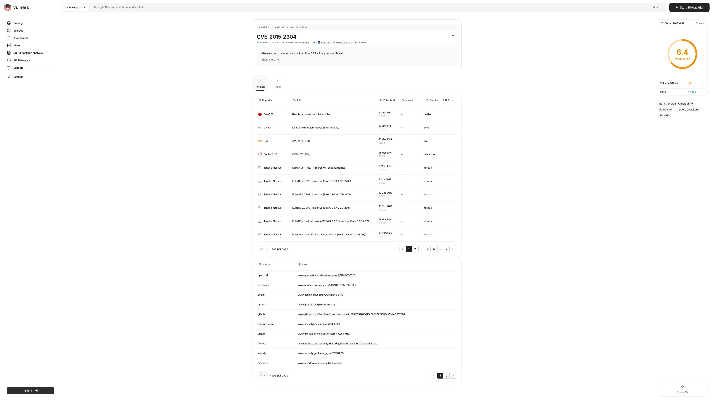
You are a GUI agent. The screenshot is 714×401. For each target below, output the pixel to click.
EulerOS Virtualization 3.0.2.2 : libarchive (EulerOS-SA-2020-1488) (328, 234)
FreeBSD (269, 114)
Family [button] (434, 100)
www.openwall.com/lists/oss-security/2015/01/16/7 (326, 275)
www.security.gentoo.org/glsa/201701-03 (321, 353)
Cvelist (279, 27)
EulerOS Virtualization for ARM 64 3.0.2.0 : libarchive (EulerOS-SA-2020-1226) (335, 221)
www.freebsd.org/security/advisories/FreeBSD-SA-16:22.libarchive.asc (337, 343)
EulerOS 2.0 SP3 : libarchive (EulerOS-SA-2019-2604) (321, 207)
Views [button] (409, 100)
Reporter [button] (267, 100)
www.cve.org (344, 42)
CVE (266, 140)
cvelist (326, 42)
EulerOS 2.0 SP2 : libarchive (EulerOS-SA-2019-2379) (321, 194)
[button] (682, 23)
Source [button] (266, 264)
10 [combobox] (261, 248)
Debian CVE (270, 154)
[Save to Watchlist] (453, 37)
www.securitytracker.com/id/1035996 (319, 323)
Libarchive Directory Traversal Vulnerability (315, 127)
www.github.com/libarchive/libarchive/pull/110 (323, 333)
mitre (305, 42)
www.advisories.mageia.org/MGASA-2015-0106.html (327, 284)
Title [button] (299, 100)
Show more (268, 59)
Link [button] (304, 264)
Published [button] (389, 100)
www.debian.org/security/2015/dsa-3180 (320, 294)
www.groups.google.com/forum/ (316, 304)
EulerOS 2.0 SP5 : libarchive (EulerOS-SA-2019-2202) (321, 181)
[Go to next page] (453, 249)
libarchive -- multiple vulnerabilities (311, 114)
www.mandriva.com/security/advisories (320, 362)
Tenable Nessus (272, 167)
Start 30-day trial (691, 7)
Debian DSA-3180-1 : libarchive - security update (318, 167)
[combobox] (358, 7)
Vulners (264, 27)
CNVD (267, 127)
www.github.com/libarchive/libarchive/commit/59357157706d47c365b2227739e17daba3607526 (351, 314)
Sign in (29, 390)
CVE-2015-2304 (301, 140)
